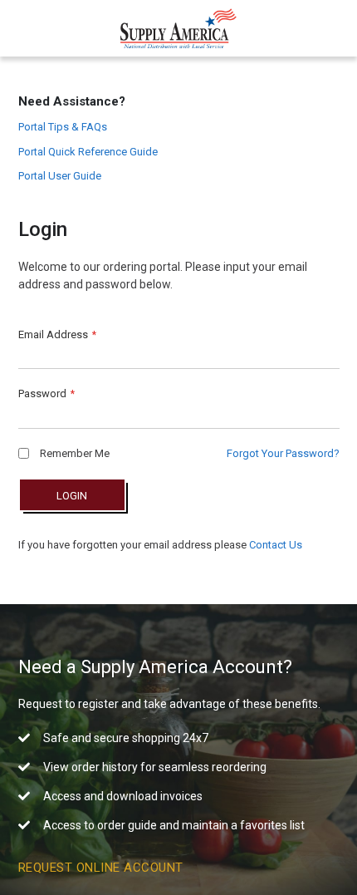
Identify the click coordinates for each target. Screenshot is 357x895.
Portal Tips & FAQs (62, 126)
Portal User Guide (59, 176)
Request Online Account (100, 867)
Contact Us (275, 544)
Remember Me (73, 453)
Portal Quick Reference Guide (88, 151)
